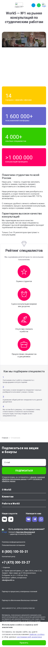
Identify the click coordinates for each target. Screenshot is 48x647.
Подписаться (24, 470)
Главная (5, 438)
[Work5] (19, 4)
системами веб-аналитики (29, 637)
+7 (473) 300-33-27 (16, 562)
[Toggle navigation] (4, 5)
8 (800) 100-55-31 (15, 551)
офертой (33, 477)
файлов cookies (36, 634)
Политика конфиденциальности (13, 542)
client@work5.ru (8, 580)
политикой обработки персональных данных (23, 478)
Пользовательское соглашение (13, 545)
